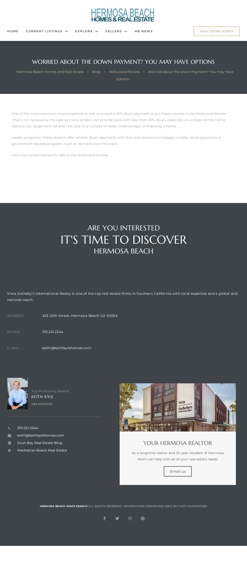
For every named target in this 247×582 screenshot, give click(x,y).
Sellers (113, 31)
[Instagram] (130, 518)
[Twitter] (117, 518)
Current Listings (44, 31)
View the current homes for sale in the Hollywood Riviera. (59, 155)
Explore (84, 31)
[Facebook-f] (104, 518)
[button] (216, 31)
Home (13, 31)
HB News (144, 31)
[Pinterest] (143, 518)
